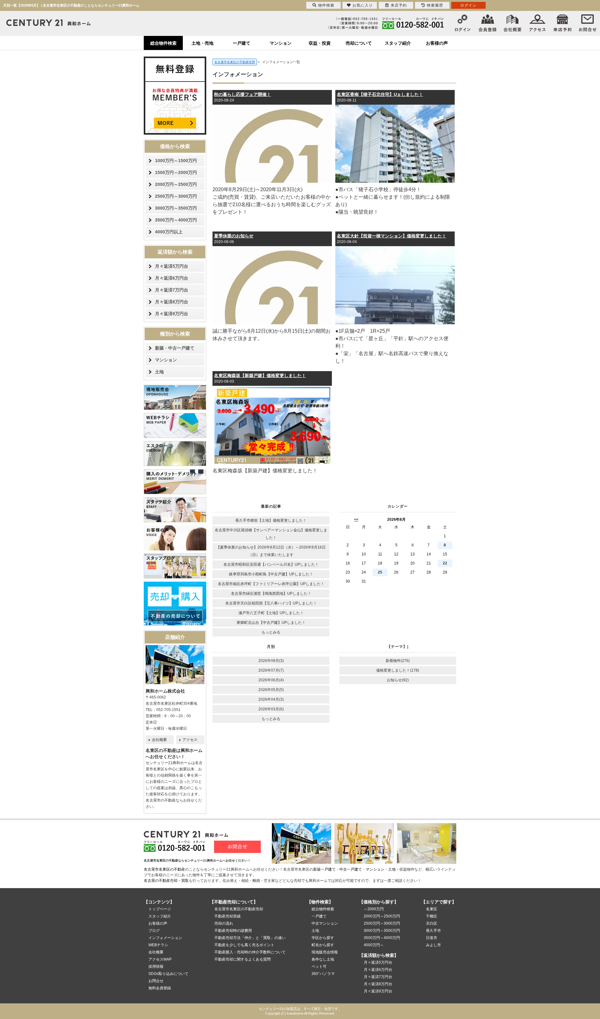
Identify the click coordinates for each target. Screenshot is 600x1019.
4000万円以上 (168, 231)
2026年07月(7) (271, 670)
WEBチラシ (158, 945)
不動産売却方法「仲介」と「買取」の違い (250, 938)
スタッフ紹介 (398, 43)
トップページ (159, 909)
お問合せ (155, 981)
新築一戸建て (324, 869)
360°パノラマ (323, 974)
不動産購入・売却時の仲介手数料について (250, 952)
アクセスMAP (160, 959)
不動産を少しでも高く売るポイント (244, 945)
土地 (159, 371)
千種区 (431, 916)
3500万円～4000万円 (176, 219)
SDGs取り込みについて (168, 974)
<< (356, 519)
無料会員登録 (159, 988)
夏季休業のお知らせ (233, 235)
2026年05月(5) (271, 690)
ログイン (468, 5)
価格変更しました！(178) (397, 670)
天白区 (431, 923)
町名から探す (323, 945)
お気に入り (362, 5)
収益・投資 (320, 43)
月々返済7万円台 (171, 289)
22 (445, 563)
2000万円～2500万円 (176, 184)
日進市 (431, 938)
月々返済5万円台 (171, 266)
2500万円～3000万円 (176, 196)
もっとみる (271, 632)
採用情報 (155, 966)
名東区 (431, 909)
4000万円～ (374, 945)
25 (380, 572)
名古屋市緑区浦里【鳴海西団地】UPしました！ (271, 593)
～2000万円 (374, 909)
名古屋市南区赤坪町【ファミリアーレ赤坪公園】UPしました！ (271, 584)
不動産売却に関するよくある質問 (242, 959)
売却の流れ (223, 923)
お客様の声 (437, 43)
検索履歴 (435, 5)
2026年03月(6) (271, 709)
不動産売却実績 (227, 916)
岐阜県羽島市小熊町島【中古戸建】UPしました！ (271, 574)
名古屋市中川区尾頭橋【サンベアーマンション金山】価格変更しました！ (271, 534)
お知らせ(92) (398, 680)
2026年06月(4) (271, 680)
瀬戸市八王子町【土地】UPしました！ (271, 613)
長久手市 (433, 930)
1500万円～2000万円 (176, 172)
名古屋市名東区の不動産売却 (238, 909)
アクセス (190, 740)
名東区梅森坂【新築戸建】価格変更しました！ (260, 375)
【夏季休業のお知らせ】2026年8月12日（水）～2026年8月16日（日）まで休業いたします (271, 551)
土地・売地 (202, 43)
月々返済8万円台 (171, 301)
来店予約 (399, 5)
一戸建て (241, 43)
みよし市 (433, 945)
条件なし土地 (323, 959)
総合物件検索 (163, 43)
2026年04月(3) (271, 699)
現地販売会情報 (325, 952)
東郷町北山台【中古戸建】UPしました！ (271, 622)
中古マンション (325, 923)
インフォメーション (165, 938)
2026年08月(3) (271, 661)
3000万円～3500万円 (176, 208)
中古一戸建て (350, 869)
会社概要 (159, 740)
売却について (359, 43)
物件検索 (326, 5)
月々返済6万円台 (171, 278)
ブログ (154, 930)
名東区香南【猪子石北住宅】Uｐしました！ (380, 94)
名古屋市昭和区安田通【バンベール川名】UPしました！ (271, 564)
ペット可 (319, 966)
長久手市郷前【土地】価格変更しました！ (271, 520)
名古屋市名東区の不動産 (164, 869)
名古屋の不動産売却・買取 (166, 880)
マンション (281, 43)
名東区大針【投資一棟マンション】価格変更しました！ (391, 235)
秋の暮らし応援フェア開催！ (242, 94)
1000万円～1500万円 (176, 160)
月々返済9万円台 (171, 313)
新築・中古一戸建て (174, 347)
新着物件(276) (398, 661)
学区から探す (323, 938)
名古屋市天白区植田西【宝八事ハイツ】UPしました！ (271, 603)
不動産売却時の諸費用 (233, 930)
